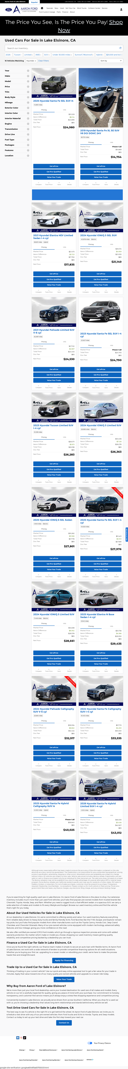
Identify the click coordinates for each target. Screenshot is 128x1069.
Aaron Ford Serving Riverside (28, 1060)
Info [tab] (64, 110)
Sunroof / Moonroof (84, 55)
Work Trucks (81, 8)
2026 (8, 55)
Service (104, 8)
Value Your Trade (54, 177)
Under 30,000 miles (62, 55)
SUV (47, 55)
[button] (53, 104)
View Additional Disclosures (47, 1050)
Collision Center (94, 8)
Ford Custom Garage (47, 12)
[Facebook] (17, 1037)
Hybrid (99, 55)
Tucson (17, 55)
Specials (50, 8)
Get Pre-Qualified (54, 172)
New (56, 8)
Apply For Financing (64, 960)
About (72, 12)
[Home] (8, 9)
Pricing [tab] (44, 110)
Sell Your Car (70, 8)
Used (62, 8)
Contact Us (64, 1023)
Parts (59, 12)
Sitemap (21, 1050)
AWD (38, 55)
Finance (65, 12)
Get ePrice (54, 166)
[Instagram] (21, 1037)
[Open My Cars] (120, 9)
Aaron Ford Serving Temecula (74, 1060)
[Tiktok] (24, 1037)
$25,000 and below (115, 55)
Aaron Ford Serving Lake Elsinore (72, 1050)
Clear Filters (43, 61)
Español (34, 2)
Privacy (32, 1050)
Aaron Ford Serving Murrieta (51, 1060)
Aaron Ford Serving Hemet (95, 1050)
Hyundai (30, 61)
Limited (28, 55)
